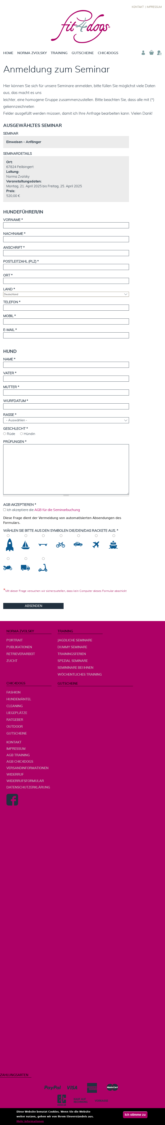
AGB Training (18, 755)
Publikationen (19, 647)
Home (8, 53)
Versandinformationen (27, 768)
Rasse (9, 414)
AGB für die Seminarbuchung (57, 510)
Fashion (13, 692)
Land (9, 289)
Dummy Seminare (72, 647)
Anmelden (143, 53)
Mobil (9, 316)
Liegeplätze (16, 713)
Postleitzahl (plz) (21, 261)
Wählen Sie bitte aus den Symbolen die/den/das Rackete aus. (60, 530)
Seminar (10, 133)
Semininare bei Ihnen (75, 667)
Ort (8, 275)
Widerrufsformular (25, 781)
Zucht (12, 660)
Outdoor (14, 726)
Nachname (14, 233)
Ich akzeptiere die (43, 510)
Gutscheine (83, 53)
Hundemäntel (18, 699)
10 (44, 567)
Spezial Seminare (73, 660)
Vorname (13, 219)
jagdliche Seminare (75, 640)
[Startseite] (82, 26)
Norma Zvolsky (32, 53)
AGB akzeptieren (19, 504)
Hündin (29, 434)
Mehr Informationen (30, 1121)
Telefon (12, 302)
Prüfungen (15, 441)
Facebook (12, 800)
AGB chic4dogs (19, 761)
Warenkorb (151, 53)
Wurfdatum (15, 401)
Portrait (14, 640)
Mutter (11, 387)
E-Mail (10, 330)
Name (9, 359)
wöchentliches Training (80, 674)
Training (59, 53)
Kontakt (138, 7)
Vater (9, 373)
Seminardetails (17, 153)
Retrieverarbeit (20, 654)
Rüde (11, 434)
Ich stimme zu (135, 1114)
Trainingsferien (72, 654)
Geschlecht (15, 428)
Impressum (154, 7)
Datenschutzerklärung (28, 787)
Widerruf (15, 774)
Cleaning (14, 706)
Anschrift (14, 247)
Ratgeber (14, 719)
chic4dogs (108, 53)
